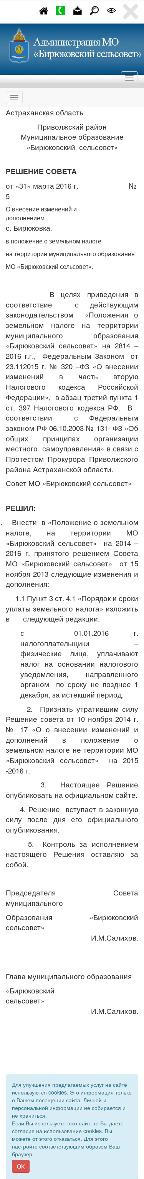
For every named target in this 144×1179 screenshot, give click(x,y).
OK (21, 1166)
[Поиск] (94, 10)
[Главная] (43, 10)
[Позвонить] (60, 10)
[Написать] (77, 10)
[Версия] (111, 10)
